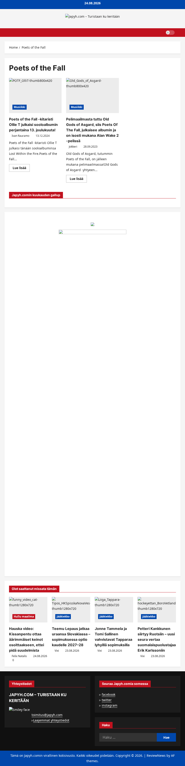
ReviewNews (156, 755)
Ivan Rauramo (20, 136)
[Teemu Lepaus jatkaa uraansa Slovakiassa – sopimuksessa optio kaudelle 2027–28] (71, 609)
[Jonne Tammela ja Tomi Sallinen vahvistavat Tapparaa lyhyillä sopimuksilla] (114, 609)
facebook (108, 694)
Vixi (57, 651)
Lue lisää (21, 168)
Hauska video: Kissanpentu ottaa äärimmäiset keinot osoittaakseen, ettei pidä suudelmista (26, 639)
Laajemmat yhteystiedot (51, 720)
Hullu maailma (24, 616)
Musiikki (19, 107)
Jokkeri (73, 146)
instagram (109, 705)
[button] (179, 32)
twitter (107, 700)
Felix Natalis (19, 656)
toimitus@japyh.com (47, 715)
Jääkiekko (63, 616)
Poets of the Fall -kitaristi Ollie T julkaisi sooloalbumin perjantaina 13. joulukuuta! (33, 124)
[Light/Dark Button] (170, 32)
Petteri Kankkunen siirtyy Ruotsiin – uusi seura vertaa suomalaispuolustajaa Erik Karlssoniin (157, 639)
